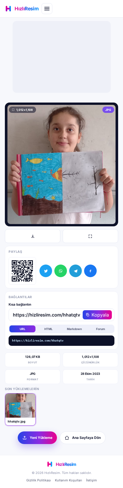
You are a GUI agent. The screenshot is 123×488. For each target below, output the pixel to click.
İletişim (91, 480)
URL (22, 329)
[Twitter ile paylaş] (45, 271)
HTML (48, 329)
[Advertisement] (61, 57)
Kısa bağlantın (20, 304)
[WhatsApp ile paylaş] (60, 271)
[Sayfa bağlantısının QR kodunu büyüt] (22, 271)
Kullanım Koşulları (68, 480)
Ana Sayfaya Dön (86, 437)
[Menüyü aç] (46, 8)
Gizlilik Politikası (38, 480)
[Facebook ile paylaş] (90, 271)
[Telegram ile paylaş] (75, 271)
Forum (100, 329)
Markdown (74, 329)
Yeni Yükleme (41, 437)
